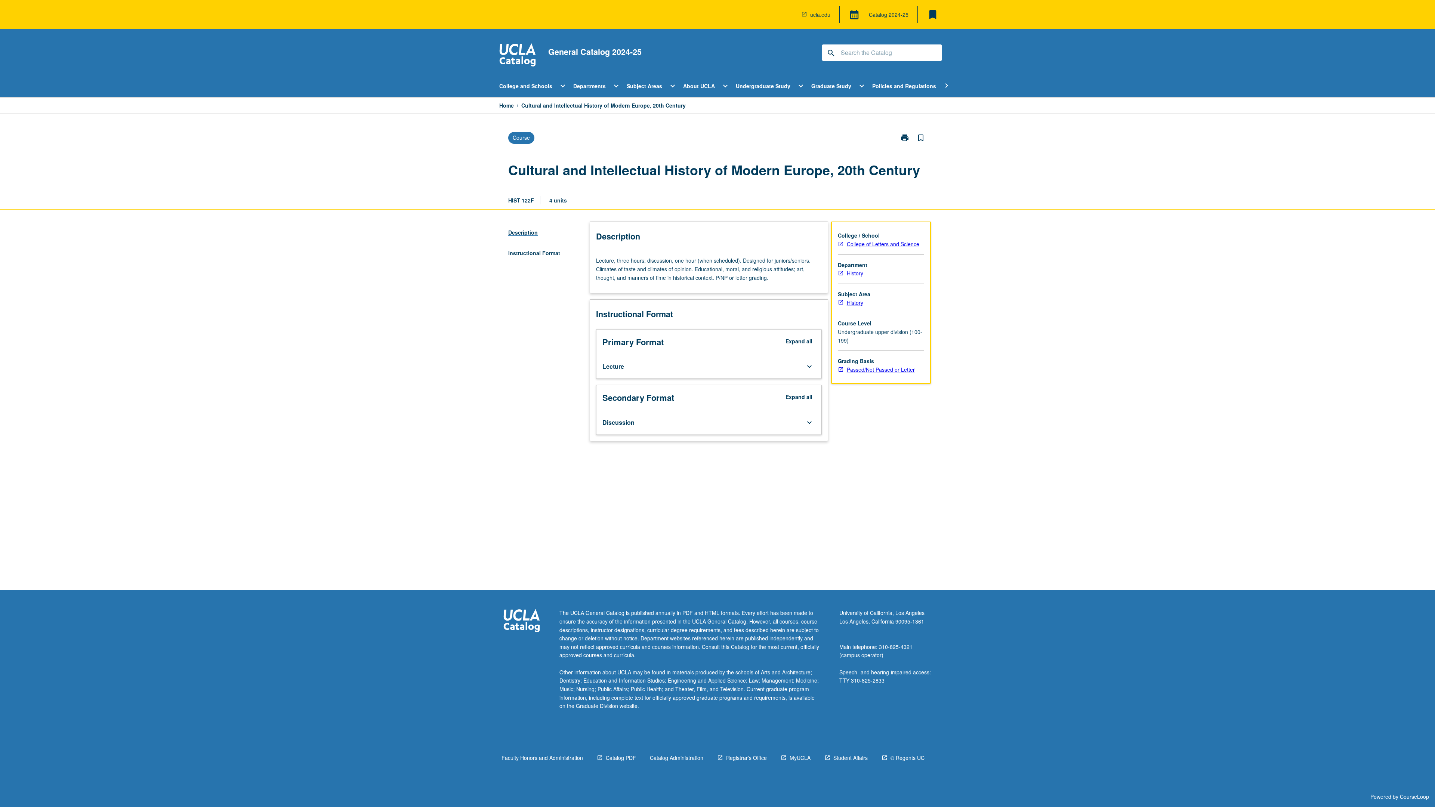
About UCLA (699, 86)
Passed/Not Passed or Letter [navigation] (881, 369)
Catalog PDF (621, 757)
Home (506, 105)
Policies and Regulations (904, 86)
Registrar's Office (746, 757)
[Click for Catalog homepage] (517, 56)
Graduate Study (831, 86)
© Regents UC (908, 757)
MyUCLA (800, 757)
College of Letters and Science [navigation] (883, 244)
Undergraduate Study (763, 86)
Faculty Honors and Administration (542, 757)
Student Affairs (850, 757)
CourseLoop (1414, 796)
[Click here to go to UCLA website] (521, 621)
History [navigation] (855, 273)
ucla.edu (820, 14)
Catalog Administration (676, 757)
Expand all (799, 341)
